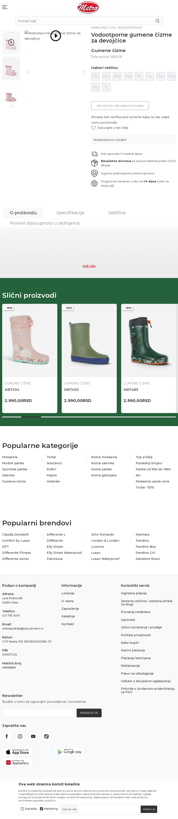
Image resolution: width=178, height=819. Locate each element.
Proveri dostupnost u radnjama (45, 223)
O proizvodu (23, 212)
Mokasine (10, 457)
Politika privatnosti (136, 635)
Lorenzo (97, 547)
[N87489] (148, 340)
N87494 (12, 389)
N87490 (71, 389)
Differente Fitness (16, 553)
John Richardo (102, 534)
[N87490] (89, 340)
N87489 (131, 389)
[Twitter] (46, 736)
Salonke (8, 475)
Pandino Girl (145, 553)
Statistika (31, 809)
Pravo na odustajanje (137, 673)
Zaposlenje (70, 609)
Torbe (51, 457)
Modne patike (13, 463)
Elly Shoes (55, 547)
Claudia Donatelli (15, 534)
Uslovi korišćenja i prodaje (141, 627)
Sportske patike (14, 469)
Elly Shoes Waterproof (64, 553)
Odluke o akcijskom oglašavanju (146, 681)
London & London (105, 541)
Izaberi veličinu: (105, 68)
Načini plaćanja (133, 650)
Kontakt (67, 624)
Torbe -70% (145, 487)
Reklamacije (130, 666)
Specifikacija (70, 212)
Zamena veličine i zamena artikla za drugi (146, 602)
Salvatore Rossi (148, 559)
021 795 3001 (11, 615)
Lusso (96, 553)
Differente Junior (15, 559)
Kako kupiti (130, 643)
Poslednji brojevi (149, 463)
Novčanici (54, 463)
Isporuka (128, 620)
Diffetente (55, 541)
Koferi (51, 469)
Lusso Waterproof (105, 559)
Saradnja (68, 616)
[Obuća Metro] (88, 7)
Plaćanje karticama (136, 658)
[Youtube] (33, 736)
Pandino (142, 541)
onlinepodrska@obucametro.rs (22, 628)
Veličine (117, 212)
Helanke (53, 481)
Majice (52, 475)
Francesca (55, 559)
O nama (67, 601)
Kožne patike (101, 469)
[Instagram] (20, 736)
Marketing (51, 809)
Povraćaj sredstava (135, 612)
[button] (109, 128)
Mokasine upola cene (152, 481)
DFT (5, 547)
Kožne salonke (102, 463)
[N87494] (29, 340)
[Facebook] (6, 736)
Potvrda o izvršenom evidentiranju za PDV (148, 690)
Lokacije (67, 593)
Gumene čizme (108, 50)
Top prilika (144, 457)
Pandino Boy (146, 547)
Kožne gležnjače (104, 475)
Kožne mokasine (104, 457)
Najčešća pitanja (134, 593)
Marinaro (143, 534)
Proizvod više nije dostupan (120, 106)
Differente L (56, 534)
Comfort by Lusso (16, 541)
